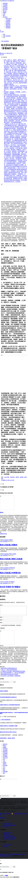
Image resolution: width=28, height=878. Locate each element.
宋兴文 (1, 512)
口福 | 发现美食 (7, 36)
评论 (1, 605)
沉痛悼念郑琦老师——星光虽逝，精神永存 (7, 738)
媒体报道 (5, 846)
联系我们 (8, 23)
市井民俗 (5, 748)
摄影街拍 (5, 751)
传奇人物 (5, 757)
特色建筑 (5, 756)
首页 (4, 34)
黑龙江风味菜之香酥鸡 (8, 545)
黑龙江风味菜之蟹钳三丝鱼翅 (11, 559)
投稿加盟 (8, 26)
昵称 (1, 617)
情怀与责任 (8, 18)
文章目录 (4, 57)
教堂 (4, 773)
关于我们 (5, 17)
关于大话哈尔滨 (7, 844)
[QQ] (2, 817)
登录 (2, 31)
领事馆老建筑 (6, 834)
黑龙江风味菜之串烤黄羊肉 (10, 573)
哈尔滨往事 (6, 826)
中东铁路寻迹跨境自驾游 (9, 837)
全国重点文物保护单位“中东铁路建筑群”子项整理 (8, 725)
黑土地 (4, 11)
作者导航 (8, 21)
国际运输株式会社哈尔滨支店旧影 (9, 674)
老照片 (4, 745)
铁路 (4, 770)
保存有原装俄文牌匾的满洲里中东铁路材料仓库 (8, 697)
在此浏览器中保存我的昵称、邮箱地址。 (11, 625)
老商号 (17, 477)
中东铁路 (5, 5)
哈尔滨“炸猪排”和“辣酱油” (10, 587)
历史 (4, 759)
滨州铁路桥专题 (7, 832)
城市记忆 (5, 744)
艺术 (4, 767)
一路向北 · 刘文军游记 (8, 835)
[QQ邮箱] (4, 817)
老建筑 (4, 747)
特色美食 (12, 477)
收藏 (4, 480)
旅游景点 (5, 754)
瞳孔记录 (5, 9)
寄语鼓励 (8, 27)
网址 (1, 622)
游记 (4, 15)
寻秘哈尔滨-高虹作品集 (9, 838)
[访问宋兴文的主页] (7, 644)
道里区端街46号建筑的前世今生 (9, 668)
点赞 (8, 480)
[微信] (3, 817)
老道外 (4, 762)
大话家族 (8, 20)
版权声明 (8, 24)
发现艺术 (5, 6)
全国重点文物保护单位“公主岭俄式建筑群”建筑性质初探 (10, 704)
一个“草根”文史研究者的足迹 (5, 719)
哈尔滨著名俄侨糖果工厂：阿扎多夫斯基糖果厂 (13, 672)
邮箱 (1, 620)
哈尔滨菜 (7, 477)
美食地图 (5, 771)
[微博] (0, 817)
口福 (4, 14)
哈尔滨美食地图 (7, 823)
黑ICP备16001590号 (7, 855)
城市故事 (5, 3)
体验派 (4, 12)
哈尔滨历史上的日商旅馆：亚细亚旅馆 (10, 675)
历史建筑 (5, 750)
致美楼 (21, 477)
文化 (4, 760)
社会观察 (5, 8)
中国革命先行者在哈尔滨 (9, 825)
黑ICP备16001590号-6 (5, 813)
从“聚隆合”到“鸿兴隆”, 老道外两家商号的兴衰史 (13, 671)
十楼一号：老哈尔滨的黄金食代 (9, 669)
